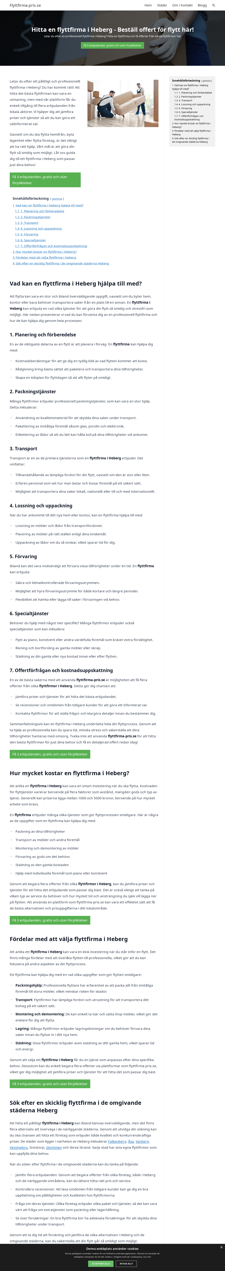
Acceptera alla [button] (101, 1263)
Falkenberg (117, 1141)
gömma (57, 199)
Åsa (131, 1141)
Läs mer (147, 1256)
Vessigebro (19, 1147)
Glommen (54, 1147)
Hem (148, 5)
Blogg (202, 5)
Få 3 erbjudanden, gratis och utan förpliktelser (112, 45)
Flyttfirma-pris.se (25, 5)
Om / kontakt (182, 5)
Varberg (142, 1141)
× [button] (221, 1247)
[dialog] (112, 1257)
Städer (162, 5)
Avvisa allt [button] (126, 1263)
